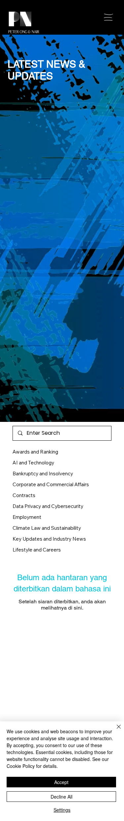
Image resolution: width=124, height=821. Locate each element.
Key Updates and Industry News (49, 539)
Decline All (61, 796)
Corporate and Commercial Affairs (51, 484)
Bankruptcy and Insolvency (43, 473)
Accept (61, 782)
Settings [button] (62, 809)
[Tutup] (115, 731)
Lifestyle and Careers (37, 550)
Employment (27, 517)
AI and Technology (33, 462)
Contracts (24, 495)
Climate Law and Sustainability (47, 528)
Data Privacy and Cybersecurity (48, 506)
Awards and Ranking (35, 452)
